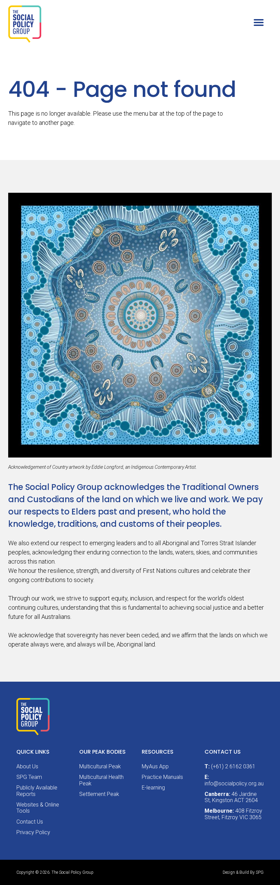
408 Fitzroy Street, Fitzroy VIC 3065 (233, 814)
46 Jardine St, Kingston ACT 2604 (231, 797)
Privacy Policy (33, 832)
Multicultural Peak (100, 766)
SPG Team (29, 777)
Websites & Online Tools (37, 807)
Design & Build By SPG (243, 872)
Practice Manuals (162, 777)
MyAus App (155, 766)
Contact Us (29, 821)
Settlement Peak (99, 794)
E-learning (153, 787)
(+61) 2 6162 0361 (233, 766)
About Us (27, 766)
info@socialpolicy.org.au (234, 783)
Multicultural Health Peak (101, 780)
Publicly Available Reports (36, 790)
